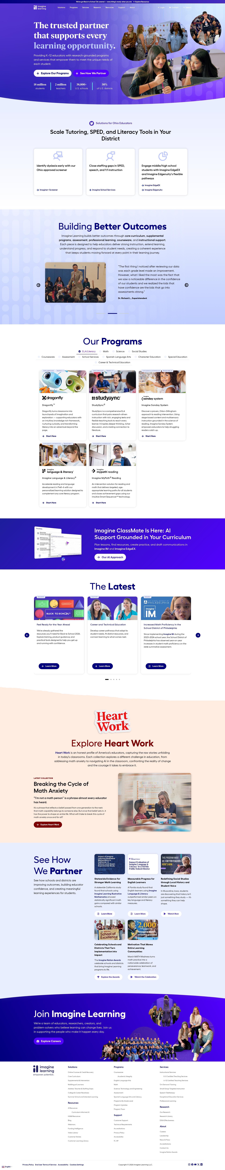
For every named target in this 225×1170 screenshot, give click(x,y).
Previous (38, 285)
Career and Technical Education (108, 624)
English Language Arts (122, 1080)
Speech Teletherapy (167, 1093)
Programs (74, 7)
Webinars (71, 1124)
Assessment (118, 1093)
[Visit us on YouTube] (195, 1164)
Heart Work (62, 752)
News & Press (165, 1140)
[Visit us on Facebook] (192, 1164)
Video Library (73, 1133)
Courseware (118, 1072)
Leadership (164, 1136)
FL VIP (116, 1141)
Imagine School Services (103, 190)
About (132, 7)
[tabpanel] (112, 282)
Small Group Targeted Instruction (172, 1089)
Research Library (166, 1116)
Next (186, 285)
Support (121, 7)
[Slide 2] (111, 679)
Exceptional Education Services (171, 1097)
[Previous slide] (27, 635)
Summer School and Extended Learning (83, 1097)
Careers (163, 1132)
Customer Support (121, 1120)
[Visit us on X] (198, 1164)
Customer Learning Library (78, 1141)
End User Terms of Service (45, 1165)
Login (162, 7)
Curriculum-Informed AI (80, 1112)
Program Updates (121, 1105)
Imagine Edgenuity (153, 190)
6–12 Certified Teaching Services (176, 1080)
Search (188, 7)
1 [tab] (97, 314)
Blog (69, 1120)
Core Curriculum (74, 1076)
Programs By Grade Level (123, 1101)
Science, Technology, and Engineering (128, 1089)
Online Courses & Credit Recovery (80, 1072)
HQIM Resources (74, 1116)
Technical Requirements (123, 1124)
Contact (175, 7)
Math (116, 1084)
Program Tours (119, 1109)
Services (85, 7)
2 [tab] (109, 314)
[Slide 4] (116, 679)
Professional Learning (168, 1101)
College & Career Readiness (78, 1093)
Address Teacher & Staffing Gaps (80, 1089)
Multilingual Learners (76, 1084)
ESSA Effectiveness (167, 1120)
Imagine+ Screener (49, 190)
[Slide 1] (107, 679)
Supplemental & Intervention (78, 1080)
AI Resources (72, 1108)
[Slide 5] (119, 679)
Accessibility (118, 1137)
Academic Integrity (125, 1076)
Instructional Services (168, 1072)
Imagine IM (101, 548)
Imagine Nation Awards (110, 960)
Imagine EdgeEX (152, 185)
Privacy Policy (119, 1133)
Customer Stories (74, 1137)
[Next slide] (198, 635)
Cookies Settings (77, 1165)
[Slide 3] (113, 679)
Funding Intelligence (75, 1129)
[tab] (87, 351)
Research (97, 7)
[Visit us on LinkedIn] (201, 1164)
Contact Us (164, 1148)
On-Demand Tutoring (168, 1084)
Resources (110, 7)
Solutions (61, 7)
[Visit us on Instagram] (189, 1164)
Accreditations (119, 1129)
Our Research (165, 1112)
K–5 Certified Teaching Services (176, 1076)
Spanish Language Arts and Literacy (128, 1097)
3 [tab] (121, 314)
